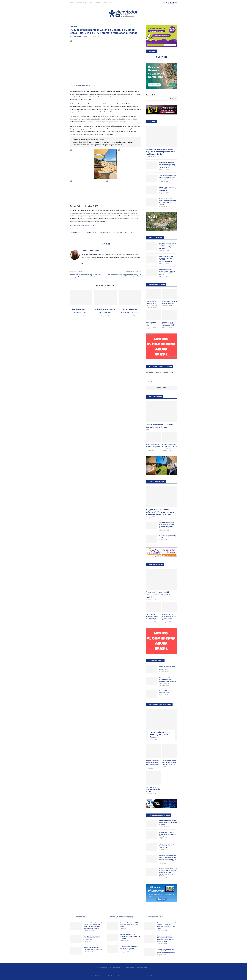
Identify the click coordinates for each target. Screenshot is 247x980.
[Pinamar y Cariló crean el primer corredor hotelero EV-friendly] (151, 835)
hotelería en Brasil (105, 232)
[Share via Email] (109, 244)
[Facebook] (164, 3)
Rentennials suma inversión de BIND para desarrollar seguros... (169, 323)
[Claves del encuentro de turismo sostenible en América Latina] (151, 847)
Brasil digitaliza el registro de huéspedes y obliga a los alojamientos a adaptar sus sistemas (167, 245)
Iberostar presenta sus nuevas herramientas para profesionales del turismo (152, 763)
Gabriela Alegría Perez (81, 36)
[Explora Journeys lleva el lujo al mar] (151, 539)
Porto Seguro (129, 232)
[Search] (176, 3)
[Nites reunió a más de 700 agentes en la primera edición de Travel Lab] (112, 937)
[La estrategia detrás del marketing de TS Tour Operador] (161, 725)
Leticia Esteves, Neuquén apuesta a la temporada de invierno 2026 (167, 667)
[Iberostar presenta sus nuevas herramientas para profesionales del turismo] (153, 751)
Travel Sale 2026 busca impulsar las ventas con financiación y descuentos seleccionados (129, 947)
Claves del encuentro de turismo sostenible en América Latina (166, 845)
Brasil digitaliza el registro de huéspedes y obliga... (153, 323)
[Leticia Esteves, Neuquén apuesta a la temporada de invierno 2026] (151, 669)
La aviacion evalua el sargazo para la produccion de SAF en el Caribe (168, 822)
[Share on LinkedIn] (106, 244)
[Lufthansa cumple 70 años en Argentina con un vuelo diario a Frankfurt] (169, 607)
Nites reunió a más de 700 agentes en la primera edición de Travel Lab (130, 936)
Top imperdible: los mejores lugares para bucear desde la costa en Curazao (92, 937)
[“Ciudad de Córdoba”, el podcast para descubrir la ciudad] (153, 778)
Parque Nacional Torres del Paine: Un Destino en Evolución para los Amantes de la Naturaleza (167, 680)
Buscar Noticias (152, 95)
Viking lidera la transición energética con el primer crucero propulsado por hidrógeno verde (166, 525)
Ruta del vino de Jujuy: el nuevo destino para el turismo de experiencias (169, 446)
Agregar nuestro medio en (81, 85)
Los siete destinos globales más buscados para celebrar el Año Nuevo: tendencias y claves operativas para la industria (92, 925)
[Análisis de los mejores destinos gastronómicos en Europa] (161, 411)
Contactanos (107, 3)
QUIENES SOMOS (81, 3)
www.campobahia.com (87, 225)
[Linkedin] (171, 3)
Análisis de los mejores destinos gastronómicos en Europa (159, 426)
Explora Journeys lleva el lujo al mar (167, 536)
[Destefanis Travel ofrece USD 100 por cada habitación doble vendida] (112, 926)
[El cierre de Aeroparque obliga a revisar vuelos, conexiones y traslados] (161, 579)
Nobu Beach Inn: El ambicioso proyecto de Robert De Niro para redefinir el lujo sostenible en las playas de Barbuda (168, 872)
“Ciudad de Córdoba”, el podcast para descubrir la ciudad (153, 789)
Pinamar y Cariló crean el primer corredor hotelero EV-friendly (168, 834)
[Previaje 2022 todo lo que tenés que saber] (151, 694)
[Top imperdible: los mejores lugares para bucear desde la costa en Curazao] (76, 939)
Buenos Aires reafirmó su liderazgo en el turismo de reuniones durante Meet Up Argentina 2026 (167, 165)
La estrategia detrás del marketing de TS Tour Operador (160, 734)
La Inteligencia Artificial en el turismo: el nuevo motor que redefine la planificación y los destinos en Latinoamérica (167, 858)
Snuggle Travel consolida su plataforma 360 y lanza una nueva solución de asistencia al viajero (160, 511)
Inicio (72, 3)
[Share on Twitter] (104, 244)
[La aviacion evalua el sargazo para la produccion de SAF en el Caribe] (151, 823)
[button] (72, 304)
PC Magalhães (118, 232)
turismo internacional (102, 236)
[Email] (173, 3)
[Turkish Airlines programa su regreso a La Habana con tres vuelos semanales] (153, 607)
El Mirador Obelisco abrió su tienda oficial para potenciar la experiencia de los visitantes (167, 201)
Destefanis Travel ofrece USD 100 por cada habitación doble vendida (129, 924)
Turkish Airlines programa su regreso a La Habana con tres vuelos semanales (152, 617)
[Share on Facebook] (102, 244)
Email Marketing (94, 3)
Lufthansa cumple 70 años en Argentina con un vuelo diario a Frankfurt (169, 617)
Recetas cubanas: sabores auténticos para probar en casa (92, 948)
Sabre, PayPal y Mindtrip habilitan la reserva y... (169, 302)
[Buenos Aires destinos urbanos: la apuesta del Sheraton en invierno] (153, 437)
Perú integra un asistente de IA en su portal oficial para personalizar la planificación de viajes (160, 151)
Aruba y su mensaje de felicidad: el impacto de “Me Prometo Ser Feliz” (169, 762)
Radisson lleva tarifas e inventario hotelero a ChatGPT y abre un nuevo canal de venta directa (167, 259)
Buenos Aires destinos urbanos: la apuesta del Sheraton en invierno (153, 446)
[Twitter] (166, 3)
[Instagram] (168, 3)
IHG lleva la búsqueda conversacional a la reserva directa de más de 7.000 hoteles (167, 272)
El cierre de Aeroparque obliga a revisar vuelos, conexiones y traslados (159, 594)
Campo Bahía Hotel (76, 232)
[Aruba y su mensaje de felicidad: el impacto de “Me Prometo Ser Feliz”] (169, 751)
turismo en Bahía (87, 236)
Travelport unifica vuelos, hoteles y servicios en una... (151, 303)
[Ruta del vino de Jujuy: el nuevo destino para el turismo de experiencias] (169, 437)
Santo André (75, 236)
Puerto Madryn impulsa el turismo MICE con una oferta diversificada (167, 188)
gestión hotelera (90, 232)
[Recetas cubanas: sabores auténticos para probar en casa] (76, 951)
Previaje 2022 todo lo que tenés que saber (167, 691)
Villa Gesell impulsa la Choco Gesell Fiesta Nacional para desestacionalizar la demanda (168, 177)
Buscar (173, 98)
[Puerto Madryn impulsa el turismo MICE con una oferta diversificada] (151, 190)
